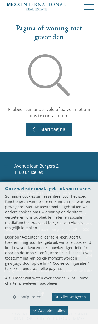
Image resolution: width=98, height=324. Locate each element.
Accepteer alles (51, 310)
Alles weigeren (73, 296)
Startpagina (52, 129)
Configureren (29, 296)
